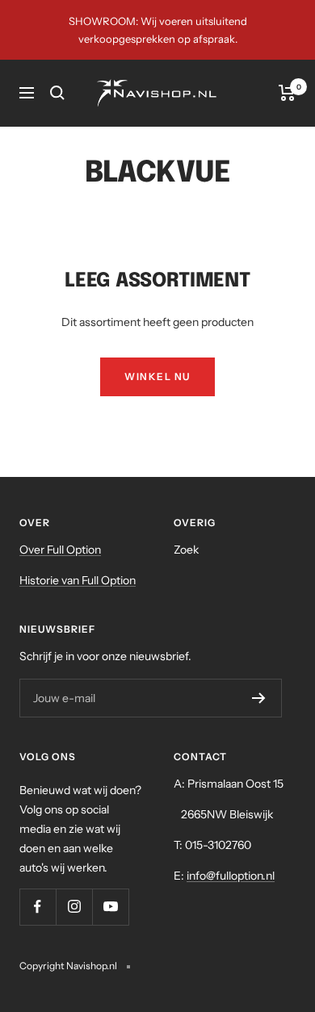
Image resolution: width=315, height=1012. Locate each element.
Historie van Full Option (77, 580)
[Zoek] (57, 93)
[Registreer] (259, 698)
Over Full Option (60, 549)
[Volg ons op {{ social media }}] (37, 907)
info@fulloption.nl (231, 875)
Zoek (186, 549)
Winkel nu (157, 376)
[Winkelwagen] (287, 93)
